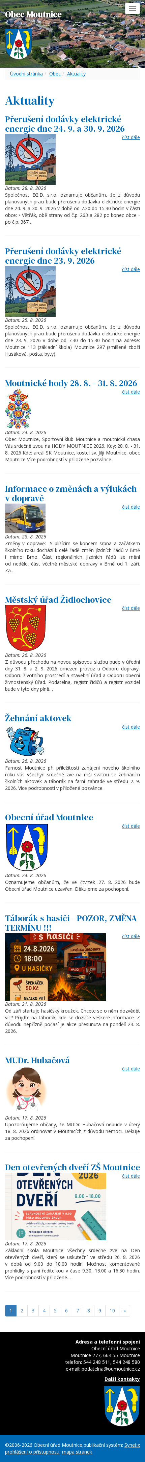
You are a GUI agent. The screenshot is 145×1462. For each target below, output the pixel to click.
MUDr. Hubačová (37, 1060)
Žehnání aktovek (38, 718)
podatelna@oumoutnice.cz (111, 1369)
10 (112, 1310)
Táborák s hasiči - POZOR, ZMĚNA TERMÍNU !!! (71, 923)
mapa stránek (77, 1451)
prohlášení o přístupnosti (32, 1451)
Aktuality (76, 73)
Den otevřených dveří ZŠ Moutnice (72, 1167)
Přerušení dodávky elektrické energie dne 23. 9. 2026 (63, 256)
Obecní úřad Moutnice (49, 817)
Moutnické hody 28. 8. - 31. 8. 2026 (71, 383)
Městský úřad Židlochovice (58, 600)
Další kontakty (122, 1379)
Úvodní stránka (26, 73)
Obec (55, 73)
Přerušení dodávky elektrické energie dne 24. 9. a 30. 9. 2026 (65, 124)
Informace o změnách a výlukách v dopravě (71, 494)
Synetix (132, 1445)
